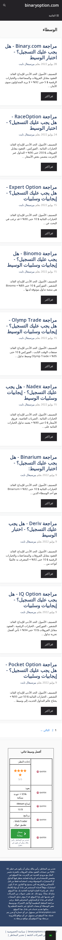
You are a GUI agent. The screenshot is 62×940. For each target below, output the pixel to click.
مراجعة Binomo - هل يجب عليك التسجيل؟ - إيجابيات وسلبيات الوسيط (32, 259)
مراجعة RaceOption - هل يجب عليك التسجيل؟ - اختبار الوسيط (31, 122)
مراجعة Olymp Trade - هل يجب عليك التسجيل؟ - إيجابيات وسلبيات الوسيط (31, 326)
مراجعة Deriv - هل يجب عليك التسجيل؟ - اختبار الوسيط (33, 529)
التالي (45, 730)
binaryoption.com (42, 5)
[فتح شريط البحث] (4, 5)
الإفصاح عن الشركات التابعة (41, 934)
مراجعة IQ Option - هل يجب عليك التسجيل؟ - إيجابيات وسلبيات (33, 600)
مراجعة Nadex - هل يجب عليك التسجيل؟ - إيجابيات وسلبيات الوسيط (31, 392)
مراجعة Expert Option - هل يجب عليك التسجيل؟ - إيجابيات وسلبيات (31, 193)
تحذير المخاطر (17, 934)
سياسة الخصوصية (16, 931)
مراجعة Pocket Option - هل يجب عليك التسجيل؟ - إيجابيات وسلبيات (31, 670)
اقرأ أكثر (49, 96)
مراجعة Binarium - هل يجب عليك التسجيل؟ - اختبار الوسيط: (33, 463)
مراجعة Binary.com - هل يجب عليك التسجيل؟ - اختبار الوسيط (31, 52)
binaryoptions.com (38, 931)
